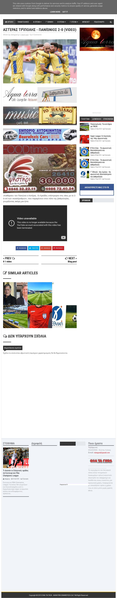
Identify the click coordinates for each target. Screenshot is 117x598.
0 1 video (7, 261)
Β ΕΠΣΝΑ (61, 22)
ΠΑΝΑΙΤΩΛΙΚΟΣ (23, 22)
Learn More (55, 12)
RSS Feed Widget (97, 112)
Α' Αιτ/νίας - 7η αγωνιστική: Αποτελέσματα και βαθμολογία (101, 162)
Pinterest (59, 248)
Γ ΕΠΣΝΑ (73, 22)
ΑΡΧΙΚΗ (10, 22)
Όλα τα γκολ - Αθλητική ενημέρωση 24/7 (58, 595)
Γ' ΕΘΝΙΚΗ (49, 22)
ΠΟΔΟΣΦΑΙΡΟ (99, 22)
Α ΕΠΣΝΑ (36, 22)
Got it (65, 12)
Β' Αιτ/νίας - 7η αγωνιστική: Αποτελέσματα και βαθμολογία (101, 150)
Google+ (46, 248)
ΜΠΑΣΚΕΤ (86, 22)
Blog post (72, 261)
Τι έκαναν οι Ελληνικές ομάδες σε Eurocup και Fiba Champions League (15, 473)
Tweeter (34, 248)
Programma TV (64, 484)
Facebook (22, 248)
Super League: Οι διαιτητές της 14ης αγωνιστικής (100, 137)
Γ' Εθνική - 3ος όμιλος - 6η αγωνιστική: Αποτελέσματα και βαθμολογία (100, 174)
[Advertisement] (20, 419)
